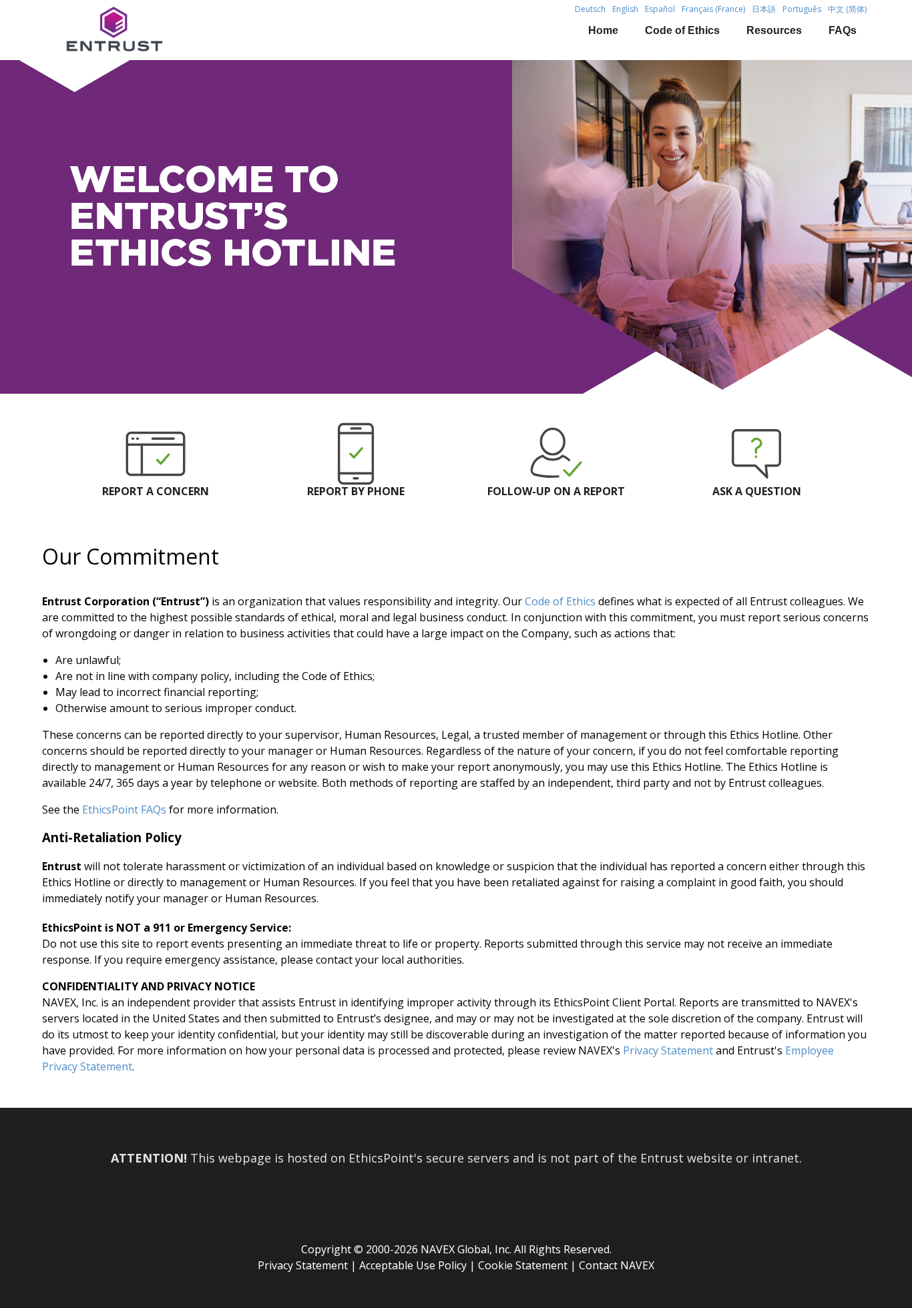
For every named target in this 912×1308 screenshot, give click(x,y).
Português (801, 9)
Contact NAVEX (616, 1265)
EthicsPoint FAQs (124, 809)
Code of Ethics (682, 30)
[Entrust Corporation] (151, 30)
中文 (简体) (847, 9)
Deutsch (590, 9)
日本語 (764, 9)
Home (603, 30)
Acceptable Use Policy (413, 1265)
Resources (774, 30)
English (625, 9)
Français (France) (713, 9)
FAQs (843, 30)
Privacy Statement (668, 1050)
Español (660, 9)
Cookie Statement (522, 1265)
